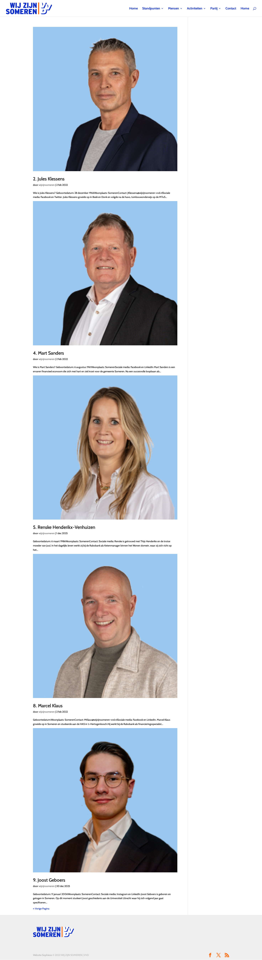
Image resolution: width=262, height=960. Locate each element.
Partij (213, 8)
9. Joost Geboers (49, 880)
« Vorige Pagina (41, 908)
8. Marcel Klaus (48, 706)
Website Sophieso (42, 955)
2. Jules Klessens (49, 179)
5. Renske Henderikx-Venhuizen (64, 527)
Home (133, 8)
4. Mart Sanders (48, 353)
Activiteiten (194, 8)
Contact (230, 8)
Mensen (173, 8)
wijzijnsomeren (47, 184)
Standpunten (151, 8)
